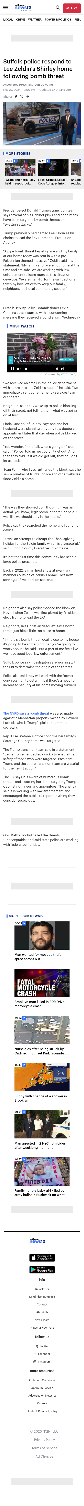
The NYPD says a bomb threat (26, 713)
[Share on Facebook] (16, 96)
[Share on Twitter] (21, 96)
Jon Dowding (44, 84)
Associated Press (15, 84)
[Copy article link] (27, 96)
